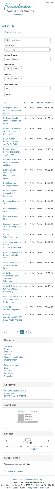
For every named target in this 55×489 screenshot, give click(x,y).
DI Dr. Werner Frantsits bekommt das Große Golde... (11, 141)
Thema (40, 102)
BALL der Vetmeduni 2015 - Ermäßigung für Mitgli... (12, 227)
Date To (7, 74)
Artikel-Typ (9, 45)
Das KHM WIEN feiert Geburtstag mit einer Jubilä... (12, 162)
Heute (27, 440)
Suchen (9, 94)
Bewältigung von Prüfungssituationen (11, 184)
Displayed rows (11, 84)
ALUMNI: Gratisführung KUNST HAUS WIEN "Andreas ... (12, 318)
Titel (5, 102)
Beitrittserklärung (11, 365)
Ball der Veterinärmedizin (10, 235)
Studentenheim (10, 359)
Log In (49, 2)
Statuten (7, 354)
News (6, 349)
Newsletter (8, 376)
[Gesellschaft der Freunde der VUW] (18, 9)
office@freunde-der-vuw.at (38, 487)
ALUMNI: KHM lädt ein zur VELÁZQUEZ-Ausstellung (12, 289)
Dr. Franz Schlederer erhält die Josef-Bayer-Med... (12, 131)
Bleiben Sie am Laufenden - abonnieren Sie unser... (9, 173)
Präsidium (8, 351)
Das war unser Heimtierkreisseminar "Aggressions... (12, 152)
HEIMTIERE (9, 393)
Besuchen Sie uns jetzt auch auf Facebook (10, 193)
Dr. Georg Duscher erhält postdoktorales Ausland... (12, 121)
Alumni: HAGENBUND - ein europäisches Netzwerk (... (12, 299)
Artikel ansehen (13, 32)
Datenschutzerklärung (33, 479)
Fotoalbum (8, 373)
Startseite (8, 346)
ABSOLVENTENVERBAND (15, 390)
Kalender (20, 471)
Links (6, 367)
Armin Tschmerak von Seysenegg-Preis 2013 (12, 255)
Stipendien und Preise (13, 357)
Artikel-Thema (10, 55)
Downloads (8, 370)
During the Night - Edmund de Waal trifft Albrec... (12, 110)
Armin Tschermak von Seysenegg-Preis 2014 (12, 265)
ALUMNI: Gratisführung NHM (11, 308)
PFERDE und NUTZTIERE (15, 396)
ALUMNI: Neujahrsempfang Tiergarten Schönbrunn (10, 277)
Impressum (17, 479)
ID (25, 102)
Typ (31, 102)
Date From (9, 64)
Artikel (6, 26)
